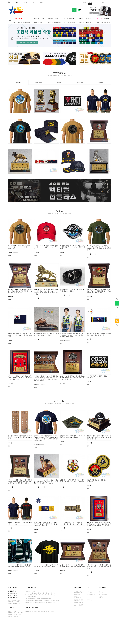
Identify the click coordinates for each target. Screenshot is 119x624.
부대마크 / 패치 (38, 22)
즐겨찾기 (11, 2)
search (117, 303)
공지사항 (88, 591)
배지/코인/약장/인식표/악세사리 (22, 22)
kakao (117, 325)
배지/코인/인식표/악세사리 (79, 591)
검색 (74, 10)
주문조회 (103, 2)
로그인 (84, 2)
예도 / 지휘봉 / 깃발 (69, 18)
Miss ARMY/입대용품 (78, 604)
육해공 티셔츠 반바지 (70, 22)
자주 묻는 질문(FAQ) (91, 594)
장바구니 (109, 2)
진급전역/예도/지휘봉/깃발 (79, 596)
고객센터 (19, 2)
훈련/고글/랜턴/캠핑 (78, 605)
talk (117, 321)
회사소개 (33, 2)
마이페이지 (96, 2)
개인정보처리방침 (103, 594)
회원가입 (90, 2)
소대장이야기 (89, 600)
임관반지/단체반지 (78, 592)
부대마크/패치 (77, 594)
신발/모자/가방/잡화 (78, 602)
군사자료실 (89, 599)
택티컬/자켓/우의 (77, 597)
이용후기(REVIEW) (91, 596)
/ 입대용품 (103, 18)
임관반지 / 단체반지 (39, 18)
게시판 (25, 2)
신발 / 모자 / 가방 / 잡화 (85, 22)
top (117, 312)
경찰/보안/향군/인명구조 (79, 600)
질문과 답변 (89, 592)
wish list (117, 308)
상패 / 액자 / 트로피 (53, 18)
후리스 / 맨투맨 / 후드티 (54, 22)
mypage (117, 299)
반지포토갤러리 (90, 597)
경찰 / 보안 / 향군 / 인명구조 (86, 18)
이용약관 (101, 597)
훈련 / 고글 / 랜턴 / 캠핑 (103, 22)
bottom (117, 316)
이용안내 (41, 2)
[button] (25, 36)
